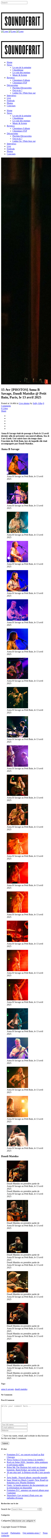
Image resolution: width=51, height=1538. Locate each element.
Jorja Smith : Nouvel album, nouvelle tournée (27, 1477)
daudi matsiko (21, 1389)
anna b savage (7, 1389)
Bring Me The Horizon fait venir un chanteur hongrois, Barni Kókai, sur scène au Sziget (27, 1468)
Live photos (24, 403)
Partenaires (15, 1533)
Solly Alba (37, 403)
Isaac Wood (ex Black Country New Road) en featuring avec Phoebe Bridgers (27, 1481)
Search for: (6, 1509)
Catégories (6, 1520)
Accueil (4, 1533)
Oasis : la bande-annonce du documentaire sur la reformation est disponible (27, 1486)
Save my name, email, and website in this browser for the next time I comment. (25, 1436)
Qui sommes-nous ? (31, 1533)
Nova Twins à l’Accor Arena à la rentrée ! (25, 1459)
